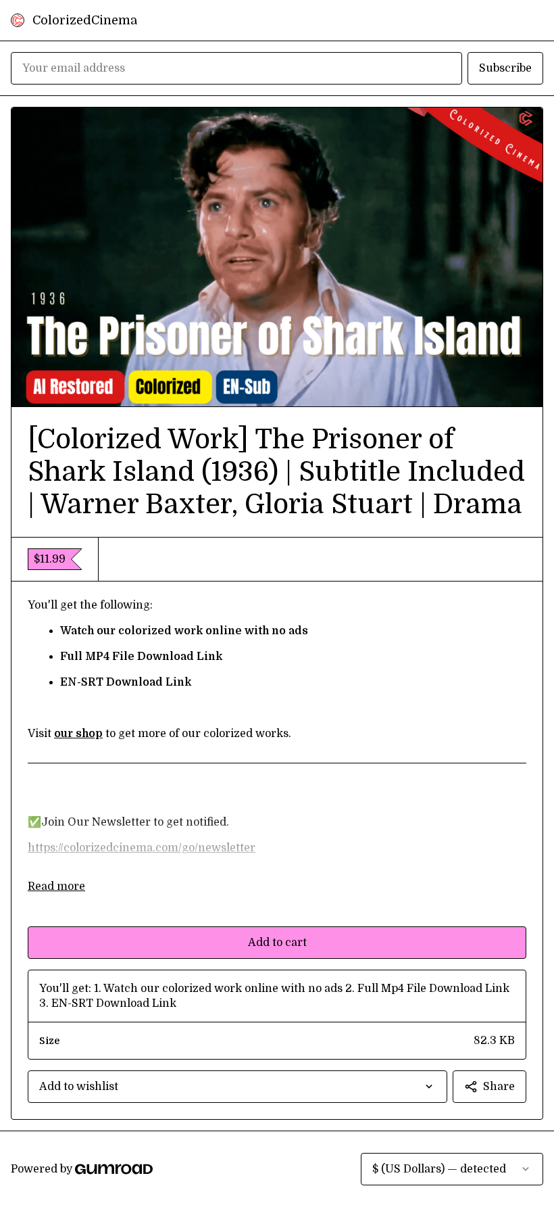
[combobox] (237, 1086)
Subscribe (505, 68)
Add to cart (277, 943)
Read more (56, 886)
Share (499, 1087)
